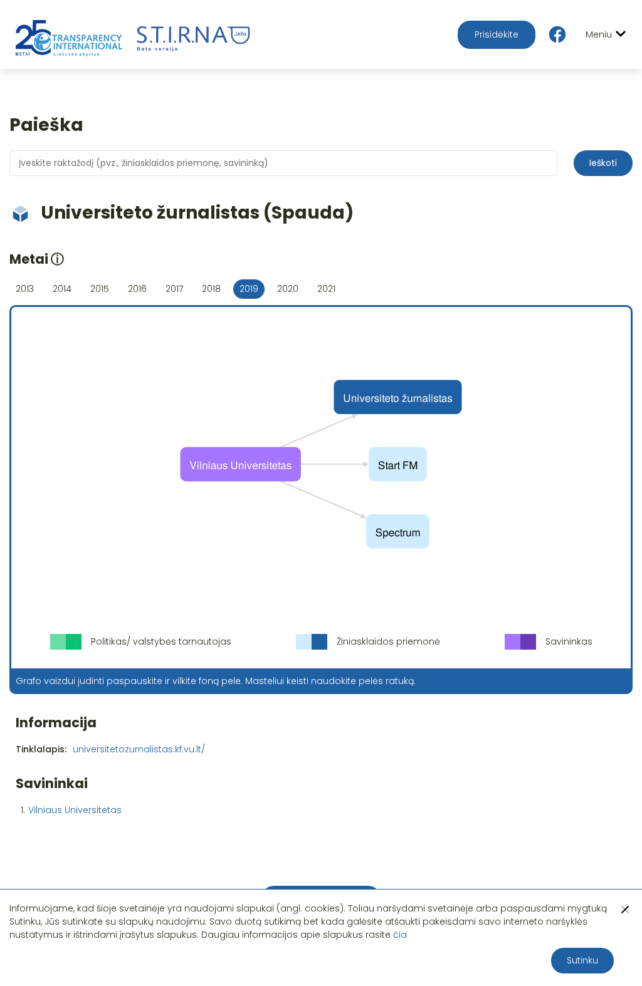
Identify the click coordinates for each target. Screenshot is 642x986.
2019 (248, 289)
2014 (62, 289)
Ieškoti (603, 163)
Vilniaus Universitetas (75, 810)
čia (400, 934)
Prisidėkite (496, 34)
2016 (137, 289)
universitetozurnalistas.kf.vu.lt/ (139, 749)
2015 (99, 289)
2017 (174, 289)
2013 (25, 289)
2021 (326, 289)
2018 (211, 289)
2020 (287, 289)
